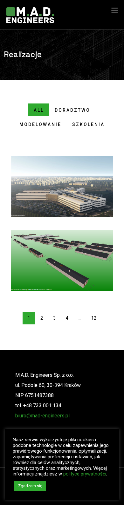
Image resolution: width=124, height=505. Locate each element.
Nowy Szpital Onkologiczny (62, 186)
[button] (114, 11)
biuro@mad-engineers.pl (42, 416)
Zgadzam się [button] (30, 485)
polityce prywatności (84, 474)
